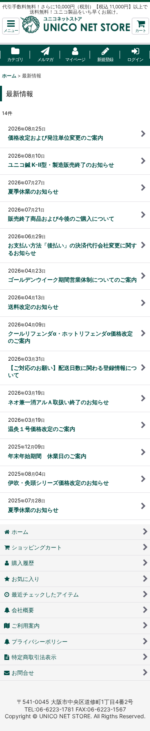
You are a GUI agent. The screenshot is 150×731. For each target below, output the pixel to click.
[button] (11, 26)
